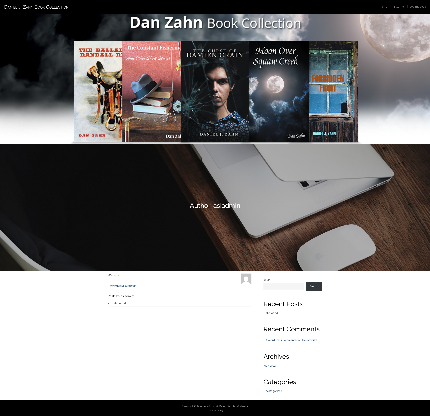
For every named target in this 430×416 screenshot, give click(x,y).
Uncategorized (273, 391)
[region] (215, 79)
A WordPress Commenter (281, 340)
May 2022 (270, 365)
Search (268, 279)
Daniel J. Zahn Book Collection (36, 7)
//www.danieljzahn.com (122, 285)
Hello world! (119, 303)
